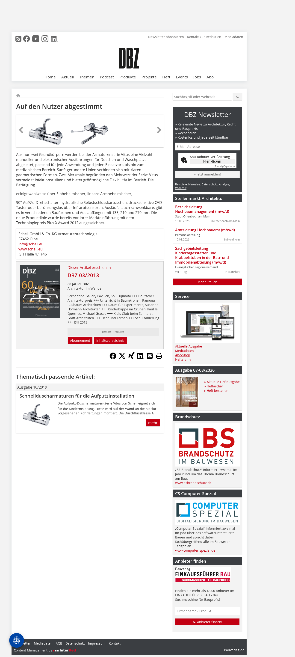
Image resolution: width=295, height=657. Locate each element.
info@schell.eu (31, 244)
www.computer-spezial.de (195, 550)
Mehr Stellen (207, 282)
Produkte (127, 77)
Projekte (149, 77)
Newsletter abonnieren (166, 37)
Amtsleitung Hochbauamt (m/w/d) (205, 229)
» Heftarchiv (213, 386)
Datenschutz (75, 643)
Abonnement (80, 340)
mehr (153, 422)
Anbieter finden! (209, 622)
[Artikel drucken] (159, 356)
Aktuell (67, 77)
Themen (86, 77)
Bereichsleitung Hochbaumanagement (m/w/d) (202, 209)
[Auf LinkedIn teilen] (140, 358)
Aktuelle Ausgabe (188, 346)
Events (182, 77)
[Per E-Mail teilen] (149, 356)
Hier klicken (212, 161)
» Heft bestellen (216, 390)
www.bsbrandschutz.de (193, 483)
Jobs (197, 77)
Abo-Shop (182, 355)
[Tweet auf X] (122, 358)
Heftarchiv (183, 359)
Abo (210, 77)
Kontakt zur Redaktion (204, 37)
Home (50, 77)
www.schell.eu (30, 249)
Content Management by (33, 650)
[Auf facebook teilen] (113, 358)
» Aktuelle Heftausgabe (222, 382)
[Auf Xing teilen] (131, 358)
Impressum (97, 643)
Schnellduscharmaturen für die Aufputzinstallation (77, 396)
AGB (59, 643)
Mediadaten (233, 37)
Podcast (107, 77)
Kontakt (115, 643)
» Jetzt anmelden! (207, 174)
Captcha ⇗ (225, 166)
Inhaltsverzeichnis (110, 340)
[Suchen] (237, 96)
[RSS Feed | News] (18, 38)
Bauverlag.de (234, 650)
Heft (166, 77)
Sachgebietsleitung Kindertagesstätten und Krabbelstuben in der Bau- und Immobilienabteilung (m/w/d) (202, 255)
